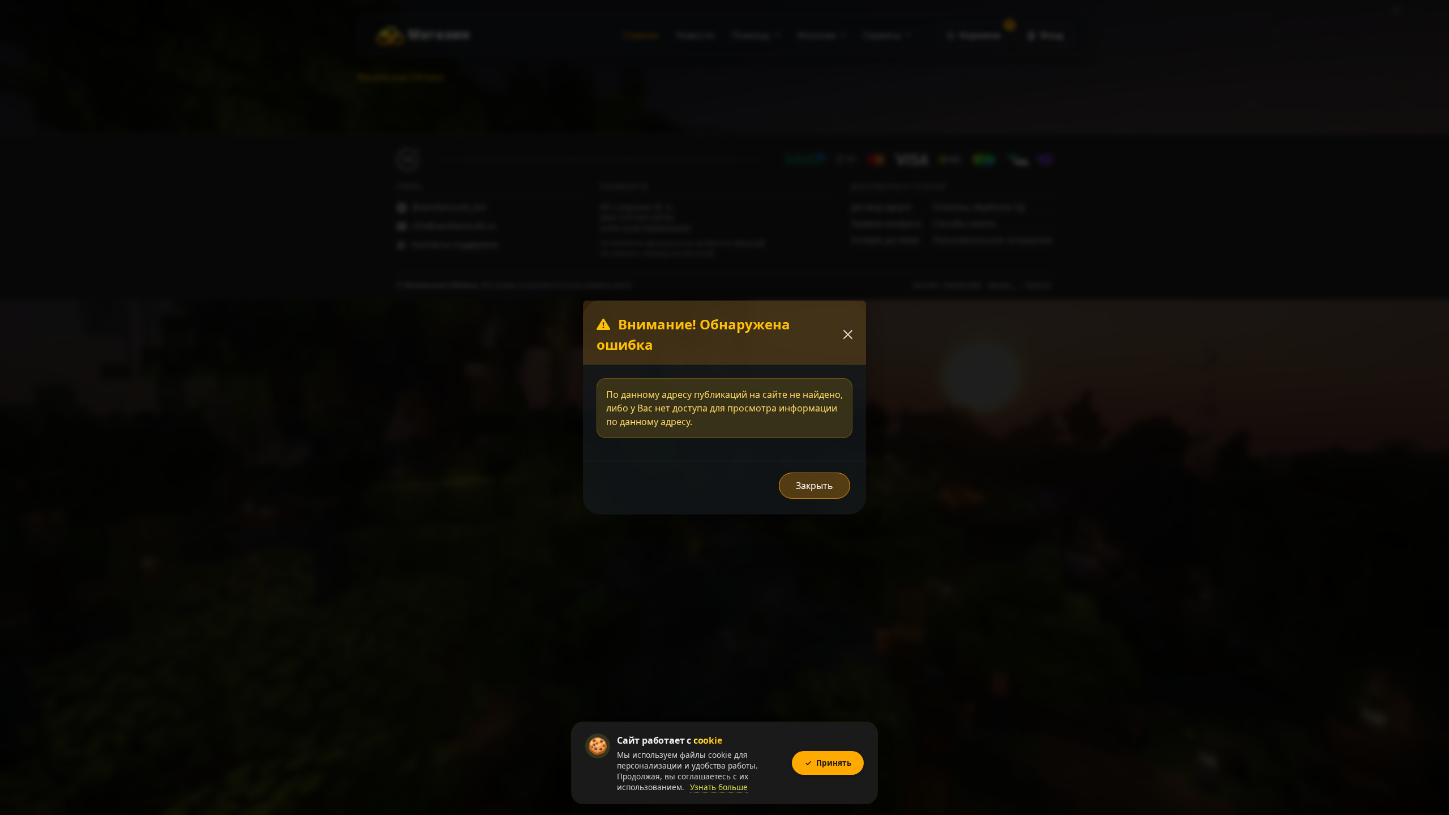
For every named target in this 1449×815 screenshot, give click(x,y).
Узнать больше (719, 787)
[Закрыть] (848, 334)
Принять (828, 762)
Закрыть (814, 485)
